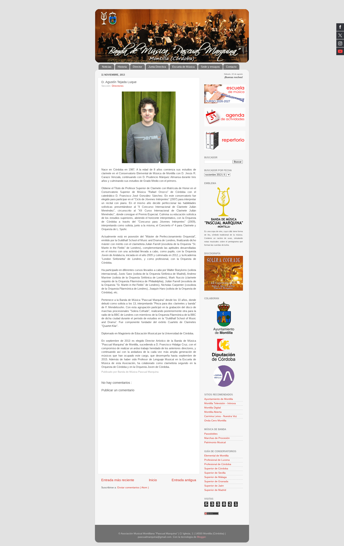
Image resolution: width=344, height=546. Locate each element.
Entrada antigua (184, 480)
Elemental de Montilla (216, 455)
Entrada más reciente (117, 480)
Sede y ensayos (210, 66)
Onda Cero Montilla (215, 420)
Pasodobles (211, 433)
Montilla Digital (212, 407)
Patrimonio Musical (215, 442)
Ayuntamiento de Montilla (218, 399)
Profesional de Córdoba (217, 464)
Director (137, 66)
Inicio (153, 480)
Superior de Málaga (215, 477)
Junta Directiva (157, 66)
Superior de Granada (216, 481)
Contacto (231, 66)
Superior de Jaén (214, 485)
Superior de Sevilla (215, 473)
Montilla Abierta (213, 412)
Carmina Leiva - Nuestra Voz (220, 416)
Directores (117, 86)
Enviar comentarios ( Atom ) (133, 487)
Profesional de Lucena (217, 460)
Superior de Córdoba (216, 468)
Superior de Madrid (215, 490)
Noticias (106, 66)
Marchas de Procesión (217, 438)
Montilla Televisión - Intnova (220, 403)
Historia (122, 66)
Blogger (201, 537)
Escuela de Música (183, 66)
